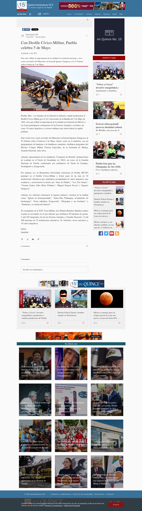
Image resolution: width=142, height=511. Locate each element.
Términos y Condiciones (53, 505)
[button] (116, 504)
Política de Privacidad (72, 505)
